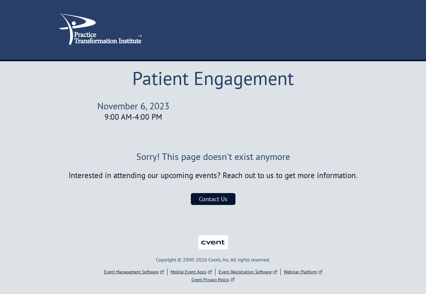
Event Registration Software (245, 272)
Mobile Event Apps (188, 272)
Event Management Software (131, 272)
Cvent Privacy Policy (210, 279)
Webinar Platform (300, 272)
